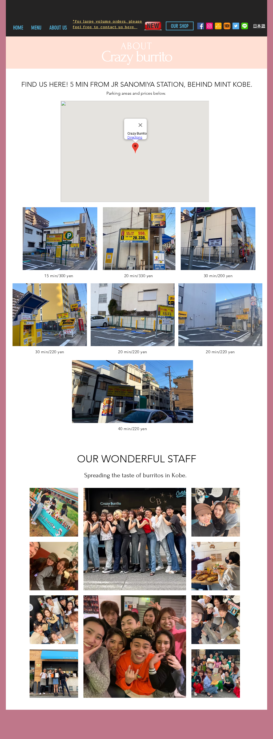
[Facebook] (200, 26)
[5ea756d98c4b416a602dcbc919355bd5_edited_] (244, 26)
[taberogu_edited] (218, 26)
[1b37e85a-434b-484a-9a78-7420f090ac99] (227, 26)
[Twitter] (235, 26)
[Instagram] (209, 26)
